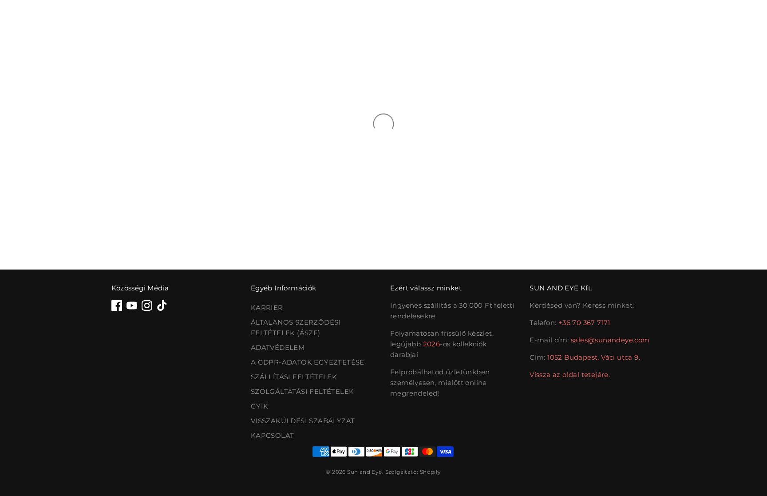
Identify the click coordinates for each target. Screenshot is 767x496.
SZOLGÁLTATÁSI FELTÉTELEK (302, 391)
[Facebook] (116, 305)
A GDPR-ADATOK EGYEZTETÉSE (307, 362)
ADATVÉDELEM (277, 347)
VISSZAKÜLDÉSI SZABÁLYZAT (303, 421)
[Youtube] (132, 305)
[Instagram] (147, 305)
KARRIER (267, 307)
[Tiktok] (162, 305)
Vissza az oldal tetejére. (570, 374)
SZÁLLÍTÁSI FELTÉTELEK (294, 377)
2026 (431, 344)
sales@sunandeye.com (610, 340)
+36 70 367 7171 (584, 322)
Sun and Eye (364, 471)
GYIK (260, 406)
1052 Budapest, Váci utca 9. (593, 357)
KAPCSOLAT (272, 435)
